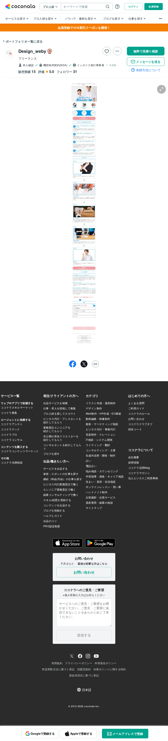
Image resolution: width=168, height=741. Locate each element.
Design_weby (32, 51)
